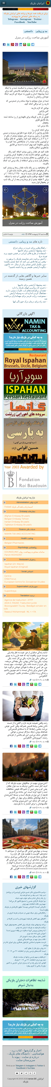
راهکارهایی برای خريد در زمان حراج (29, 248)
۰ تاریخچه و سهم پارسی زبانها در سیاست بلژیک (30, 957)
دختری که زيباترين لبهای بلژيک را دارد (29, 288)
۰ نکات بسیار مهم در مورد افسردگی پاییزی (32, 940)
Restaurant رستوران (27, 560)
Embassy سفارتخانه (27, 512)
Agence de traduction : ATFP (18, 600)
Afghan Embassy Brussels (17, 516)
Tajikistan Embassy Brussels (18, 525)
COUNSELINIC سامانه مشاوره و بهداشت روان (24, 552)
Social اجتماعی (27, 572)
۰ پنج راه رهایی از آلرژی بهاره (36, 966)
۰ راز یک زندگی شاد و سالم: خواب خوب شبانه (31, 898)
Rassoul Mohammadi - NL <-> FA (20, 612)
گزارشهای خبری (25, 888)
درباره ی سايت (30, 1058)
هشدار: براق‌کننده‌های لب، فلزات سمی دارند (26, 291)
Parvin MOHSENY (13, 555)
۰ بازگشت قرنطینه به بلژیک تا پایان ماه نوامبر (31, 928)
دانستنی (28, 31)
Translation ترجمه (27, 596)
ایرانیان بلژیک (37, 3)
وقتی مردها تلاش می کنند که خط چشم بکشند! (25, 262)
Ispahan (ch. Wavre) (14, 564)
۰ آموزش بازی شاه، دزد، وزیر (37, 934)
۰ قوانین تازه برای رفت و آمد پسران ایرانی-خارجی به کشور (26, 963)
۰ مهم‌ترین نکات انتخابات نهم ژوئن (34, 904)
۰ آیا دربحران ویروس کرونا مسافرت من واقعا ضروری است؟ (26, 931)
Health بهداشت (27, 539)
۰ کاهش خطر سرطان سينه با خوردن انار (33, 937)
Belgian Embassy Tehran (16, 519)
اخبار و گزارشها (32, 1051)
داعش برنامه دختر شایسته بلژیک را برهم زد (26, 259)
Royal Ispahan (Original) (16, 567)
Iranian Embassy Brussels (16, 522)
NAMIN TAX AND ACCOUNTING (19, 534)
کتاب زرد (17, 1051)
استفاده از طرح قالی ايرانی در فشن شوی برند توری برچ (25, 256)
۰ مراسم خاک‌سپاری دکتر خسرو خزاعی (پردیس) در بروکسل (26, 892)
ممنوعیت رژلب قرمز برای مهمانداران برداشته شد (25, 298)
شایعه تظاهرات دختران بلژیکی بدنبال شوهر (25, 983)
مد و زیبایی (41, 31)
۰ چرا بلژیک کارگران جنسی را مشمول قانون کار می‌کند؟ (28, 901)
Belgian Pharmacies (14, 543)
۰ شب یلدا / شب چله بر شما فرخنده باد (33, 895)
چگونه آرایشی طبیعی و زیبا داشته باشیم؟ (27, 268)
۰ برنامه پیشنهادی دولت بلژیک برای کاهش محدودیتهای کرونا (26, 925)
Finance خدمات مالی (27, 530)
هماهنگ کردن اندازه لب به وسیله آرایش (28, 294)
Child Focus (10, 579)
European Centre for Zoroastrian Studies (24, 582)
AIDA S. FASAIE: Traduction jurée (20, 603)
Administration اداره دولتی (27, 503)
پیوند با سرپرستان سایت (23, 1059)
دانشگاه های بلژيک (19, 1054)
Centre (7, 576)
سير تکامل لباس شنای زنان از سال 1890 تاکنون (25, 265)
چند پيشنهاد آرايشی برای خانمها (32, 251)
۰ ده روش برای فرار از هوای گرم (36, 948)
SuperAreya (10, 591)
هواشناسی (38, 1054)
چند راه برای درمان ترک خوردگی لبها (29, 302)
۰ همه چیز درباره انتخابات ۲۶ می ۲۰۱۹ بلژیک (30, 960)
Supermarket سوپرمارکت (27, 587)
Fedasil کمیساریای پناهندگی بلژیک (18, 507)
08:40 (23, 235)
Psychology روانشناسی (27, 548)
